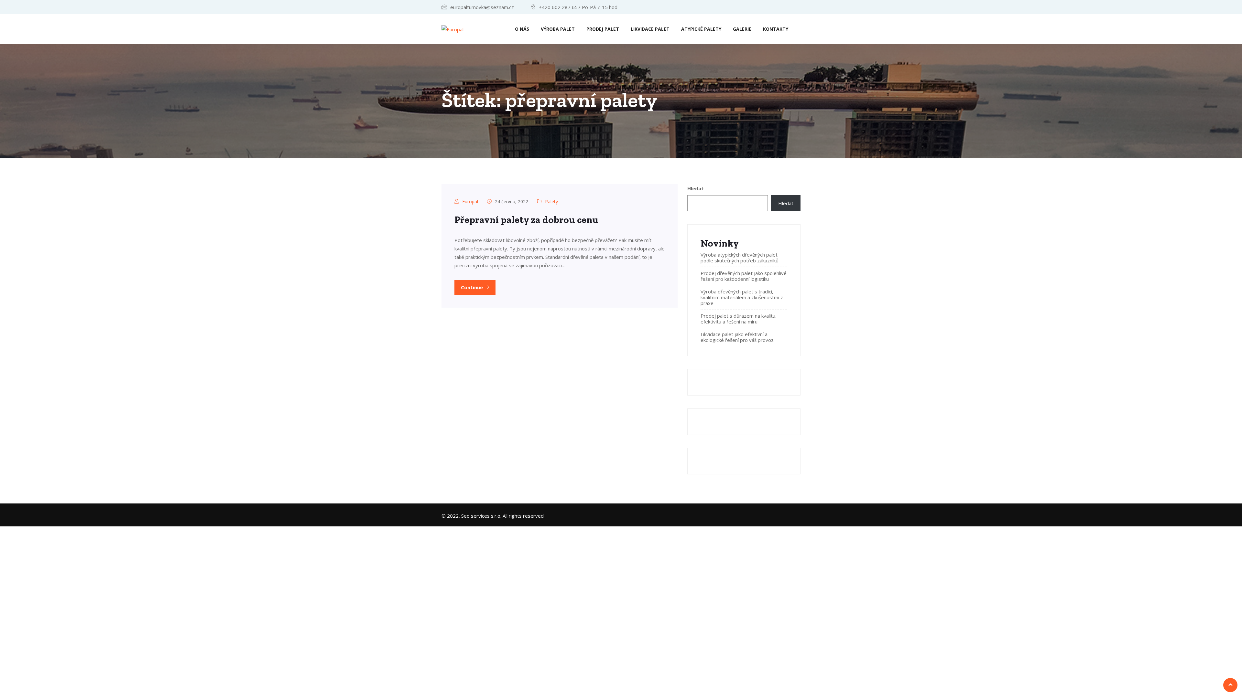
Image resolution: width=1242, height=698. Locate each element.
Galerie (742, 29)
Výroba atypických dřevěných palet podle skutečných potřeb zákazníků (740, 257)
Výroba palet (558, 29)
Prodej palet (602, 29)
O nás (522, 29)
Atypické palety (701, 29)
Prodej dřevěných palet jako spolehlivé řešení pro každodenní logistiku (744, 276)
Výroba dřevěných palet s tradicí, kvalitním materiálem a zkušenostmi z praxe (742, 297)
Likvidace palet (650, 29)
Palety (551, 201)
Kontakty (775, 29)
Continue (472, 287)
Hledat (695, 188)
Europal (470, 201)
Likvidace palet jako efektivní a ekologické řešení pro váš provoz (737, 337)
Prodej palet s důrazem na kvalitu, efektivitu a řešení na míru (739, 318)
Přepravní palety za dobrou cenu (526, 220)
